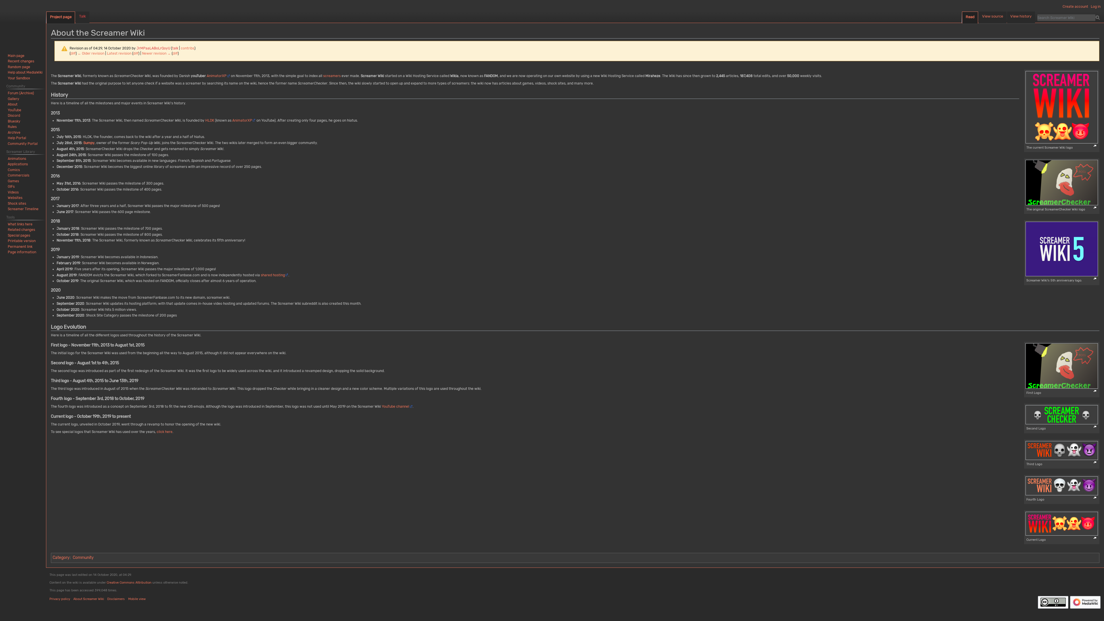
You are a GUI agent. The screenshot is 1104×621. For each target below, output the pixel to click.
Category (61, 557)
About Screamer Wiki (88, 599)
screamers (332, 76)
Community (83, 557)
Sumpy (89, 143)
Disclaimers (116, 599)
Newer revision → (156, 53)
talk (175, 48)
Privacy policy (59, 599)
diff (73, 53)
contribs (187, 48)
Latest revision (119, 53)
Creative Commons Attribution (129, 582)
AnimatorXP (217, 76)
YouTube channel (395, 407)
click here (164, 432)
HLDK (209, 120)
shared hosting (273, 275)
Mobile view (137, 599)
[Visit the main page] (23, 23)
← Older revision (91, 53)
